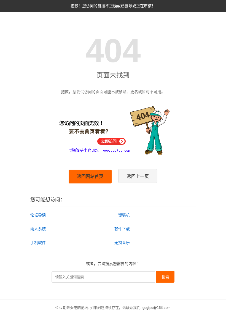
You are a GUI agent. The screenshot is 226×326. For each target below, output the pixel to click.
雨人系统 (38, 229)
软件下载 (122, 229)
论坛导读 (38, 215)
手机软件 (38, 242)
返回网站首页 (90, 176)
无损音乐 (122, 242)
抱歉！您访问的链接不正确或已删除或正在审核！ (113, 6)
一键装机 (122, 215)
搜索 (165, 277)
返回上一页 (138, 176)
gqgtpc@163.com (156, 308)
